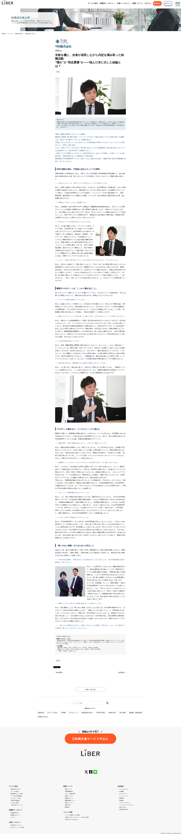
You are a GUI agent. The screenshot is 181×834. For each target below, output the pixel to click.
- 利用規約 (121, 800)
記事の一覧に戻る (90, 689)
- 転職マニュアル (68, 796)
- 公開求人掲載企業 (15, 800)
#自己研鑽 (123, 712)
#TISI (57, 72)
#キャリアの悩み (53, 712)
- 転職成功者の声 (14, 812)
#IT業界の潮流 (100, 712)
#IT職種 (63, 712)
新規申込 (157, 3)
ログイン (168, 3)
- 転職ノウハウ (68, 789)
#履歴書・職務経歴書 (135, 712)
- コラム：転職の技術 (69, 793)
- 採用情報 (121, 798)
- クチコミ (12, 817)
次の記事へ (121, 672)
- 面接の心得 (67, 805)
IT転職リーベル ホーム (7, 33)
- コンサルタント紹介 (15, 798)
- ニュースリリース (123, 796)
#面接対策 (41, 712)
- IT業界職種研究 (68, 791)
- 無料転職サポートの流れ (16, 793)
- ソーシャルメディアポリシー (126, 805)
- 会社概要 (121, 791)
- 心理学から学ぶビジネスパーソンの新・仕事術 (76, 817)
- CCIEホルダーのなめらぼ (71, 819)
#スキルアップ (73, 712)
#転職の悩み (112, 712)
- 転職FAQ (66, 807)
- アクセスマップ (123, 793)
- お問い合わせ (122, 807)
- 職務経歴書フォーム (69, 800)
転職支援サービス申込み (92, 739)
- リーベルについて (123, 789)
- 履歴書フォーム (68, 798)
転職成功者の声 (19, 33)
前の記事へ (59, 672)
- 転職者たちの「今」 (15, 815)
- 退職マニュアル (68, 802)
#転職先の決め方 (43, 717)
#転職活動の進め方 (87, 712)
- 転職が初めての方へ (15, 789)
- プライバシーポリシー (125, 802)
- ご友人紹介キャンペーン (16, 805)
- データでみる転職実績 (16, 796)
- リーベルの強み (14, 791)
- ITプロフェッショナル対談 (17, 827)
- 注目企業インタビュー (16, 825)
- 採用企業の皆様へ (123, 809)
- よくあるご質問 (14, 802)
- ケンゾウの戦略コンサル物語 (72, 815)
